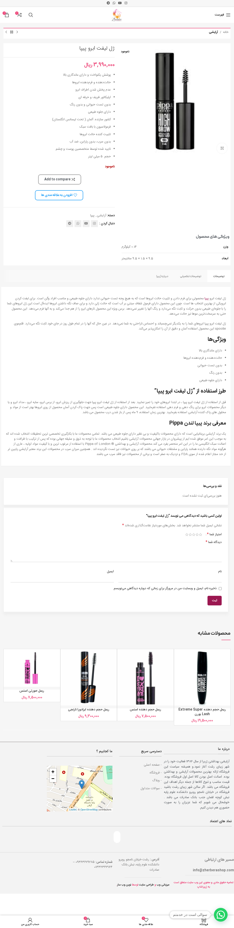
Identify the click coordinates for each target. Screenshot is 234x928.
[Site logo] (117, 15)
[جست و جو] (30, 14)
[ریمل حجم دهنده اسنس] (145, 677)
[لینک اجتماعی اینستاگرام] (126, 3)
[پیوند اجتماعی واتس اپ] (114, 3)
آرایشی (213, 32)
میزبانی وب (163, 885)
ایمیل (110, 571)
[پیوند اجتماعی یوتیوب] (120, 3)
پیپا (92, 215)
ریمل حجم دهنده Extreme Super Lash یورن (202, 712)
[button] (82, 784)
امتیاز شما (214, 534)
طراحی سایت (146, 885)
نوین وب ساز (124, 885)
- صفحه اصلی (153, 765)
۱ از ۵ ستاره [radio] (200, 534)
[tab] (219, 276)
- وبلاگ (157, 780)
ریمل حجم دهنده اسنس (145, 709)
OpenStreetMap (89, 809)
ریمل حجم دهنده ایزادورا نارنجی (88, 709)
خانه (225, 32)
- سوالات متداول (151, 788)
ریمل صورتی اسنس (31, 691)
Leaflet (73, 809)
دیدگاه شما (214, 542)
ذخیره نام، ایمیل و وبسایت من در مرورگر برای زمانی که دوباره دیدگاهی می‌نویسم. (165, 588)
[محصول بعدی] (6, 32)
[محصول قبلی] (17, 32)
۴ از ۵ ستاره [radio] (190, 534)
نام (220, 571)
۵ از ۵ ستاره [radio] (187, 534)
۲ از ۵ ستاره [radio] (197, 534)
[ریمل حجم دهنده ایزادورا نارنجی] (89, 677)
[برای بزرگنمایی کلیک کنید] (222, 148)
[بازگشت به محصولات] (11, 32)
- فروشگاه (156, 773)
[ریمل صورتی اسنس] (32, 668)
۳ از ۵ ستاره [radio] (193, 534)
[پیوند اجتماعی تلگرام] (108, 3)
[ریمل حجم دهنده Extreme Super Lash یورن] (202, 677)
